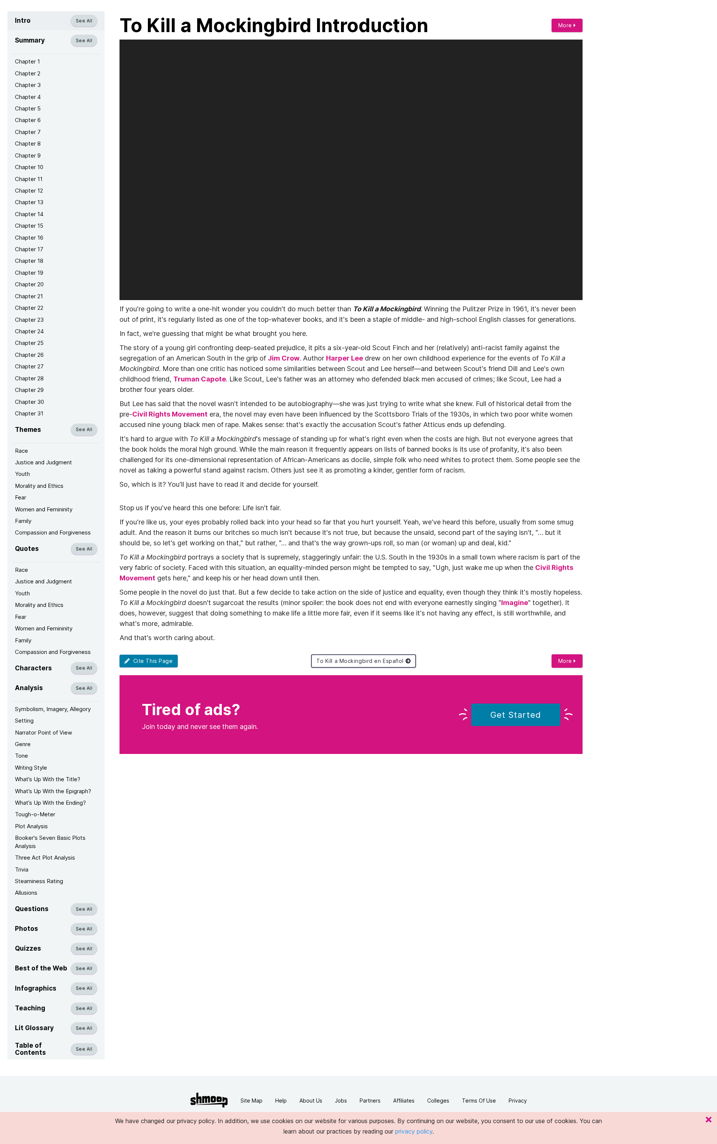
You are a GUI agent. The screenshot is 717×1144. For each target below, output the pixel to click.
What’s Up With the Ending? (50, 802)
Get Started (515, 715)
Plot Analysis (31, 826)
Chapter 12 (29, 190)
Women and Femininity (43, 509)
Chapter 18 (29, 260)
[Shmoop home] (209, 1100)
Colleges (438, 1100)
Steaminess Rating (39, 881)
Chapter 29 (29, 389)
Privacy (518, 1100)
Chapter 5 (28, 108)
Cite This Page (151, 661)
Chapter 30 (29, 401)
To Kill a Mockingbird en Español (360, 661)
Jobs (341, 1100)
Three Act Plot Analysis (45, 857)
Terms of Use (479, 1100)
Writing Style (31, 767)
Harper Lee (344, 358)
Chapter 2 (27, 73)
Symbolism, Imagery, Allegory (53, 709)
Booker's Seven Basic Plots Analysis (50, 841)
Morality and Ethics (39, 485)
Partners (370, 1100)
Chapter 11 (29, 179)
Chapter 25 (29, 342)
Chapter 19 (29, 272)
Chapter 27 (29, 366)
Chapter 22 (29, 307)
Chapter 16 (29, 237)
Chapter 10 (29, 167)
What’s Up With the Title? (47, 779)
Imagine (514, 603)
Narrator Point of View (43, 732)
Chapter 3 (28, 84)
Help (281, 1100)
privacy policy (413, 1131)
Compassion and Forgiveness (53, 532)
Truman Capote (199, 379)
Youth (22, 473)
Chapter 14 (29, 214)
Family (23, 520)
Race (21, 450)
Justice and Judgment (43, 462)
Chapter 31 (29, 413)
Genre (23, 744)
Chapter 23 (29, 319)
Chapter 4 (28, 96)
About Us (310, 1100)
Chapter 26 (29, 354)
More (566, 25)
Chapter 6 (28, 120)
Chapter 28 (29, 378)
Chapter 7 (28, 131)
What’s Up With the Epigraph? (53, 791)
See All (84, 21)
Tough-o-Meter (35, 814)
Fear (20, 497)
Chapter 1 (27, 61)
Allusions (26, 892)
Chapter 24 (29, 331)
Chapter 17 (29, 249)
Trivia (21, 869)
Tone (21, 755)
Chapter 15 (29, 225)
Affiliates (404, 1100)
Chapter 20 (29, 284)
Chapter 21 (29, 296)
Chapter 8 (28, 143)
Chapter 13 (29, 202)
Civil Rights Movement (170, 414)
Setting (24, 720)
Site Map (251, 1100)
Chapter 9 (28, 155)
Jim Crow (283, 358)
